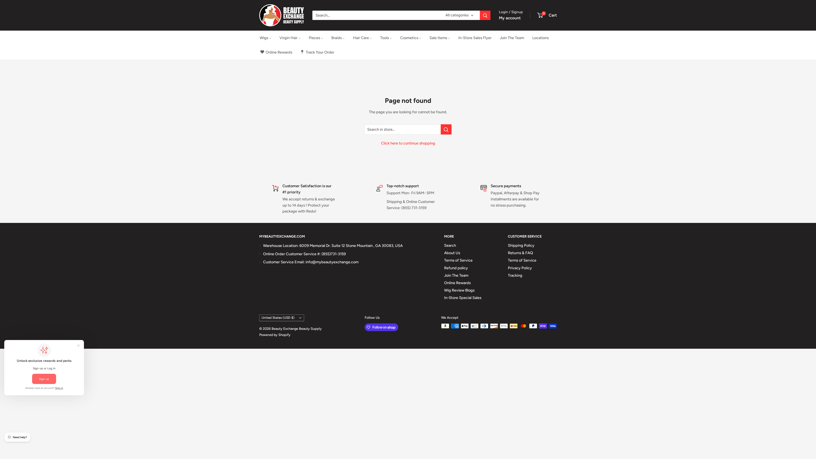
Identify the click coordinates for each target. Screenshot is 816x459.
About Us (452, 253)
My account (510, 18)
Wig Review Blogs (459, 290)
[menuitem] (265, 37)
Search (450, 245)
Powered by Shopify (274, 335)
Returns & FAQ (520, 253)
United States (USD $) (278, 318)
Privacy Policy (520, 268)
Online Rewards (457, 282)
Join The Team (456, 275)
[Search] (485, 15)
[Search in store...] (446, 129)
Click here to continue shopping (408, 143)
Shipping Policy (521, 245)
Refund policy (456, 268)
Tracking (515, 275)
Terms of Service (458, 260)
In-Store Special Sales (462, 297)
